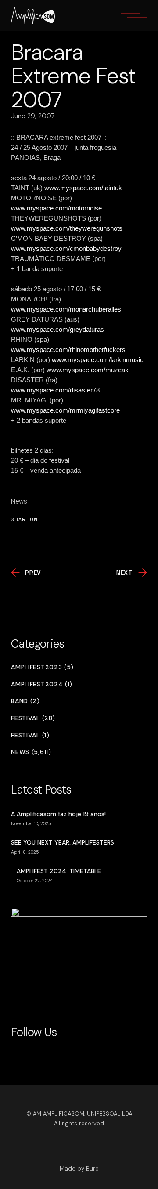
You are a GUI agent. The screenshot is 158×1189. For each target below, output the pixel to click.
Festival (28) (33, 718)
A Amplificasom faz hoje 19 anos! (58, 814)
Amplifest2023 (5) (42, 667)
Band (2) (25, 701)
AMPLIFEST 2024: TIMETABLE (59, 871)
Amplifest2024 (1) (41, 684)
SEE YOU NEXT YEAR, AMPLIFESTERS (62, 842)
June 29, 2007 (33, 116)
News (19, 501)
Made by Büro (79, 1168)
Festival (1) (30, 735)
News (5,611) (31, 752)
